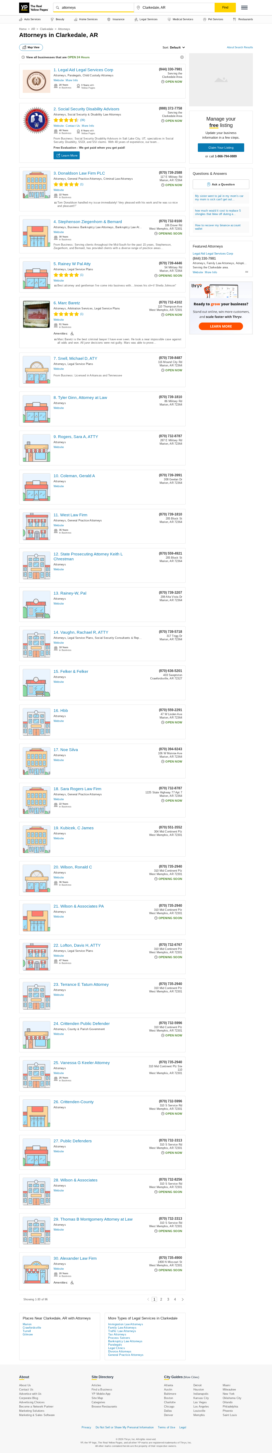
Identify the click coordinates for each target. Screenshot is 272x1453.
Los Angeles (201, 1406)
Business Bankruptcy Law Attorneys (91, 227)
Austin (168, 1389)
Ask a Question (223, 184)
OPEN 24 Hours (79, 57)
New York (229, 1393)
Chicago (169, 1406)
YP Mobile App (101, 1393)
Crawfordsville (32, 1327)
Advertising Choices (32, 1402)
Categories (98, 1402)
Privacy (86, 1427)
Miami (226, 1385)
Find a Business (102, 1389)
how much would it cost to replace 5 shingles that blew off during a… (218, 212)
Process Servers (119, 1337)
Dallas (168, 1410)
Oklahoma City (232, 1398)
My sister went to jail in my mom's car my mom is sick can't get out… (219, 197)
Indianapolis (200, 1393)
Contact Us (73, 125)
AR (33, 29)
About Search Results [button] (240, 47)
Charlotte (170, 1402)
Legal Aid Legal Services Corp (213, 253)
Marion (27, 1324)
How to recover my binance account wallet (218, 227)
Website (59, 80)
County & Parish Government (86, 1029)
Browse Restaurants (104, 1406)
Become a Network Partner (36, 1406)
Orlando (227, 1402)
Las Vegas (200, 1402)
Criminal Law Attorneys (118, 178)
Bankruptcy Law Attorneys (132, 227)
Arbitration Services (80, 308)
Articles (96, 1385)
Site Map (97, 1398)
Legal (182, 1427)
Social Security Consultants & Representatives (124, 637)
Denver (168, 1415)
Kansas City (201, 1398)
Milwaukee (229, 1389)
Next (181, 1299)
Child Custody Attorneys (98, 75)
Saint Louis (230, 1415)
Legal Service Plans (80, 269)
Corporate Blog (28, 1398)
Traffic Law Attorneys (122, 1331)
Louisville (199, 1410)
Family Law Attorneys (220, 263)
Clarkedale (46, 29)
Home (23, 29)
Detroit (197, 1385)
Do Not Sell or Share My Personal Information (125, 1427)
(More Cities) (191, 1377)
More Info (72, 80)
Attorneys (60, 75)
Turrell (27, 1331)
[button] (244, 7)
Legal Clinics (116, 1348)
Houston (198, 1389)
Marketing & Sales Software (37, 1415)
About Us (25, 1385)
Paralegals (74, 75)
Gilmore (28, 1334)
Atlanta (168, 1385)
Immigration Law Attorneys (125, 1324)
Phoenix (228, 1410)
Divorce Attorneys (120, 1351)
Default (175, 47)
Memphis (199, 1415)
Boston (168, 1398)
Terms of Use (166, 1427)
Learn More (69, 155)
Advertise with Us (30, 1393)
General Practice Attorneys (85, 178)
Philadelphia (230, 1406)
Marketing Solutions (31, 1410)
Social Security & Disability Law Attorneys (94, 114)
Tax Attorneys (117, 1334)
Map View (34, 47)
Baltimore (170, 1393)
